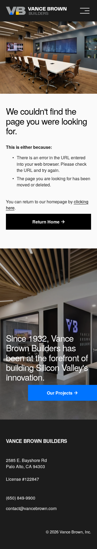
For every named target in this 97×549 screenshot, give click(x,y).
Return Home (46, 222)
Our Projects (59, 393)
